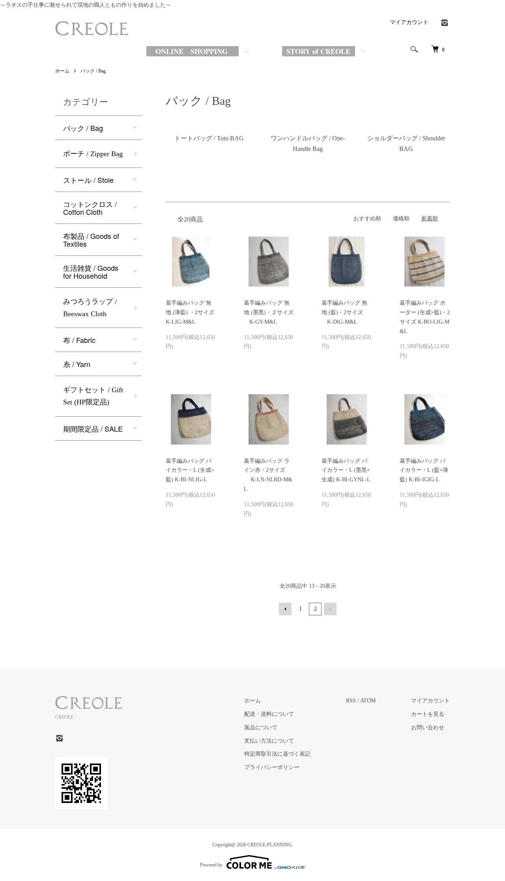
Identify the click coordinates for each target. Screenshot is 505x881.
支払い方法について (269, 741)
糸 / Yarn (76, 364)
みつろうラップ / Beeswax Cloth (90, 308)
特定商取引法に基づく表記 (277, 754)
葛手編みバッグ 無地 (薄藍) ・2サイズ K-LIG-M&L (193, 312)
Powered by (211, 865)
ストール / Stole (88, 180)
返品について (260, 727)
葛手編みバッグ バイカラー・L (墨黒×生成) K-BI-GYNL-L (346, 470)
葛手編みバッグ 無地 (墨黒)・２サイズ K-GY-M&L (269, 312)
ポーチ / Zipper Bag (93, 154)
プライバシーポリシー (271, 767)
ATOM (368, 701)
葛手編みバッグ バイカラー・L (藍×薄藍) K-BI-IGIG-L (424, 470)
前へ (285, 609)
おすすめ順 (367, 219)
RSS (351, 701)
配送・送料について (269, 714)
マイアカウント (409, 22)
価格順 (401, 219)
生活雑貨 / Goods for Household (90, 272)
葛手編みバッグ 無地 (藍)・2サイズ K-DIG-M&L (344, 312)
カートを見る (427, 714)
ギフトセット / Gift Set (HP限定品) (93, 396)
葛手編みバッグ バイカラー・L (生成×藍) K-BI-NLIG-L (190, 470)
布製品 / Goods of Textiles (91, 240)
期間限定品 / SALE (93, 428)
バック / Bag (93, 71)
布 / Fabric (79, 340)
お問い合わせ (427, 727)
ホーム (62, 71)
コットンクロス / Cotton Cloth (90, 208)
